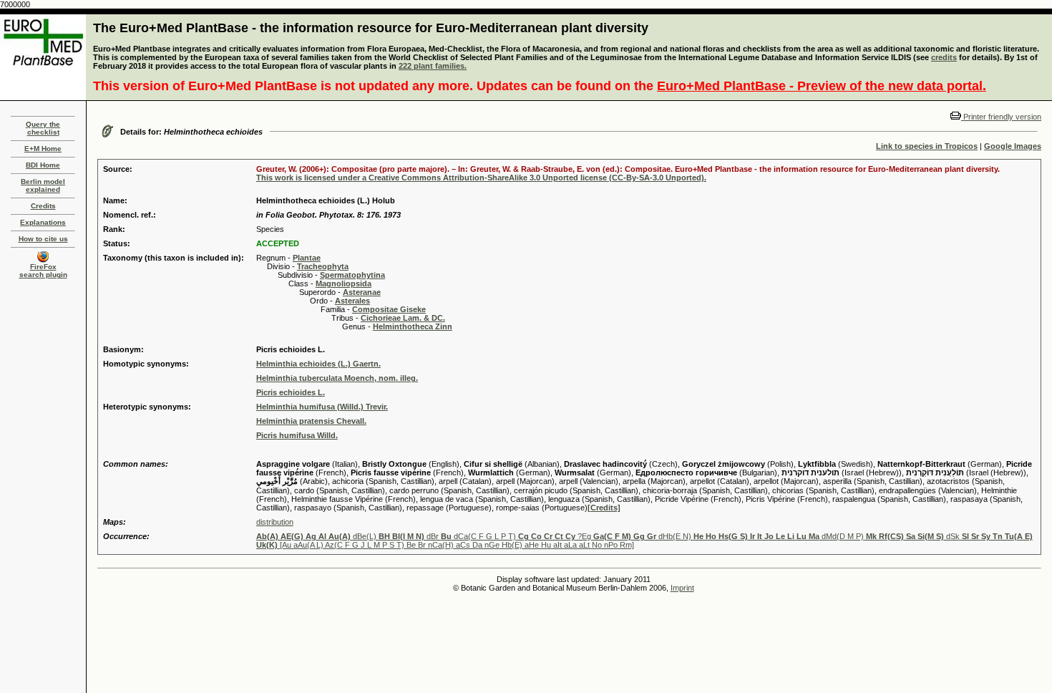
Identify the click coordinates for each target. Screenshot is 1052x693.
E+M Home (43, 148)
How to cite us (43, 239)
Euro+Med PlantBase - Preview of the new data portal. (821, 86)
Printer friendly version (1001, 116)
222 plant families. (433, 66)
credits (944, 57)
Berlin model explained (43, 185)
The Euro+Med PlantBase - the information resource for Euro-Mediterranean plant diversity (370, 28)
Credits (43, 206)
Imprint (682, 587)
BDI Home (43, 165)
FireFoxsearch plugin (43, 270)
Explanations (43, 222)
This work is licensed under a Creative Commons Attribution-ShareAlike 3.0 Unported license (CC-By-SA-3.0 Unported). (481, 177)
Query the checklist (43, 128)
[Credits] (604, 507)
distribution (274, 522)
